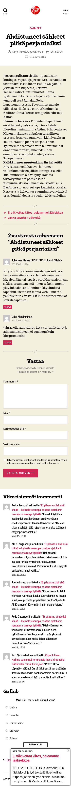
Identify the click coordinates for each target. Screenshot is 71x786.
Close (68, 750)
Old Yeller (14, 730)
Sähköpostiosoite (14, 428)
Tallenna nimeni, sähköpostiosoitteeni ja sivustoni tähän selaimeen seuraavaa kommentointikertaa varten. (37, 462)
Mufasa (13, 707)
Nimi (6, 413)
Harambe (14, 715)
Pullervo (14, 738)
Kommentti (10, 381)
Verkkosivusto (11, 444)
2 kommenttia (38, 56)
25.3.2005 (57, 51)
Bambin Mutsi (16, 723)
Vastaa (7, 307)
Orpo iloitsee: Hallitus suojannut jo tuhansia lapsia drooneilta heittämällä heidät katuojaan (38, 659)
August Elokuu (34, 51)
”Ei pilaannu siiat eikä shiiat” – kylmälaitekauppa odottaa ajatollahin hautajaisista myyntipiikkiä (38, 509)
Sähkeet (36, 28)
